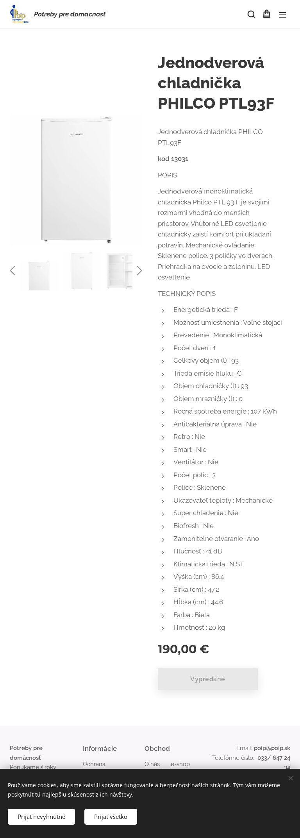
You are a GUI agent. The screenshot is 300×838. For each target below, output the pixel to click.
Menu (282, 14)
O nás (152, 764)
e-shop (180, 764)
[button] (251, 14)
